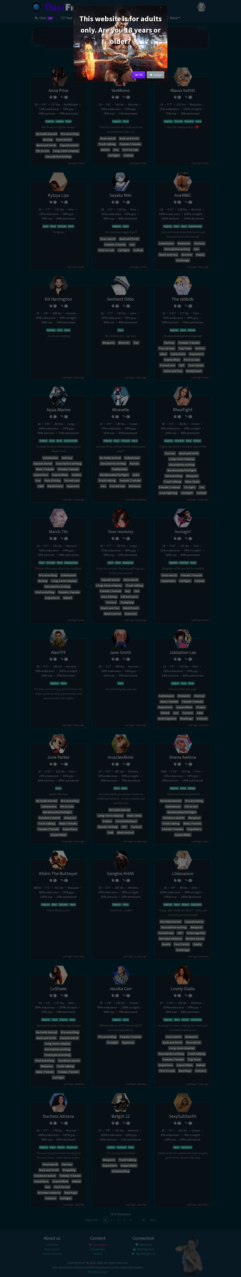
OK (141, 75)
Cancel (157, 75)
